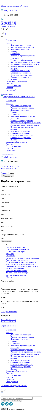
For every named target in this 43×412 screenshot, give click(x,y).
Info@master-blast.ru (11, 10)
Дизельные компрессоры (21, 45)
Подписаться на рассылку (11, 401)
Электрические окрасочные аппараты (26, 62)
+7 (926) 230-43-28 (8, 22)
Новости (9, 88)
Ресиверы (14, 52)
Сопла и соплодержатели (21, 77)
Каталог (9, 43)
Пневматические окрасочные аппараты (22, 266)
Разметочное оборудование (22, 60)
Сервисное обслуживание (16, 81)
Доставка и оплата (13, 86)
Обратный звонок (8, 26)
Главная (4, 173)
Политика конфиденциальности (14, 386)
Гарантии (9, 83)
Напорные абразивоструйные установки (22, 258)
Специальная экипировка (21, 73)
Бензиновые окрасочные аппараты (25, 64)
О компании (11, 40)
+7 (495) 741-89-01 (8, 24)
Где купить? (11, 90)
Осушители (15, 54)
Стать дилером (7, 94)
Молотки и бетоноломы (20, 71)
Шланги (14, 79)
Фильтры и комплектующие (22, 75)
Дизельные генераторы (20, 49)
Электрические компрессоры (22, 47)
